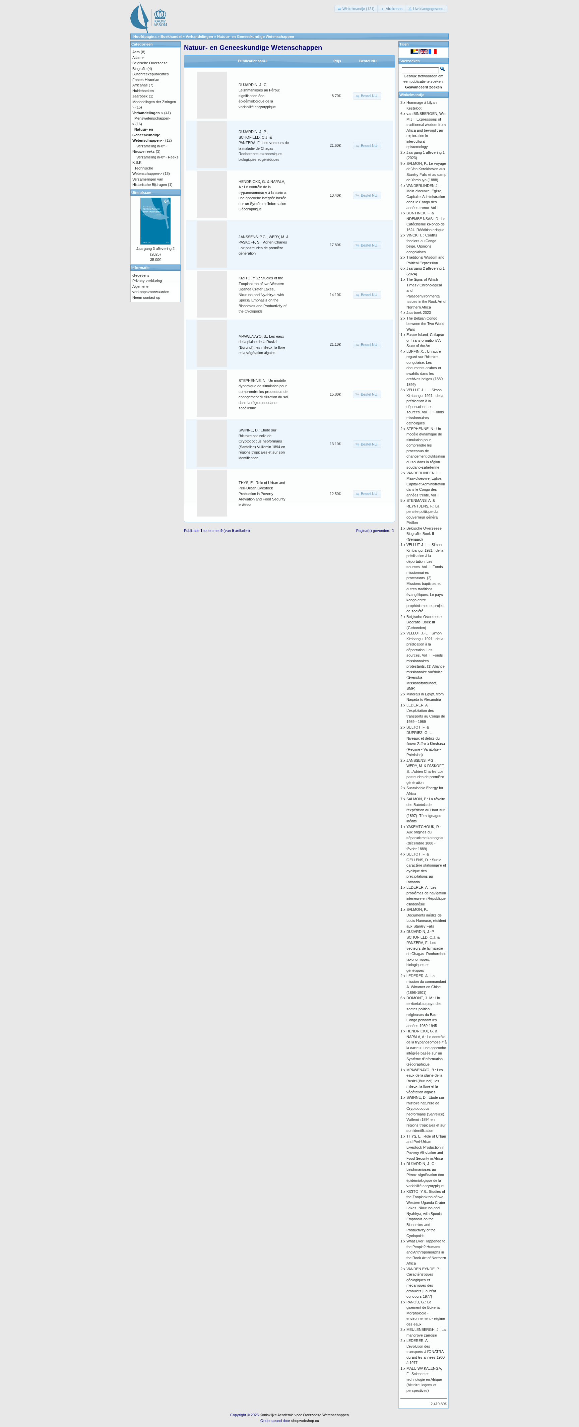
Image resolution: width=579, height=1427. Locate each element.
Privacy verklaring (147, 281)
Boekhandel (171, 37)
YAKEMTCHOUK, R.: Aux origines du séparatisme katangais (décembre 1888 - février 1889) (424, 838)
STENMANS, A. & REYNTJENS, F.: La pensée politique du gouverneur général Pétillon (422, 511)
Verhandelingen (199, 37)
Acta (136, 52)
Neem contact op (146, 297)
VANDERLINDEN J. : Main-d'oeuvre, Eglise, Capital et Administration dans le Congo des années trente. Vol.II (425, 484)
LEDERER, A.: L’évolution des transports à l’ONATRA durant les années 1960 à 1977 (425, 1352)
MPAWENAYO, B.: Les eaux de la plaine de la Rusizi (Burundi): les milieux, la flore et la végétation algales (424, 1081)
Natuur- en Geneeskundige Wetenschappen (255, 37)
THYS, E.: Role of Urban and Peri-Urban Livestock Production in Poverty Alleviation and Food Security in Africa (262, 494)
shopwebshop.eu (305, 1421)
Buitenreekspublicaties (150, 74)
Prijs (337, 61)
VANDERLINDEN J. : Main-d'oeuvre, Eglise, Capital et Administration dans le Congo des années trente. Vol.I (425, 197)
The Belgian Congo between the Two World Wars (425, 323)
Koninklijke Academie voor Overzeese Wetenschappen (304, 1415)
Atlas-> (138, 58)
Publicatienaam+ (252, 61)
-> (147, 113)
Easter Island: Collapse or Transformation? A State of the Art (425, 340)
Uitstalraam (141, 193)
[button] (356, 9)
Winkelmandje (411, 95)
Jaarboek (140, 96)
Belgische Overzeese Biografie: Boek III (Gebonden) (424, 622)
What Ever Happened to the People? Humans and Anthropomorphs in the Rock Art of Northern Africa (426, 1252)
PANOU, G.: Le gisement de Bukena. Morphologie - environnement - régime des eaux (425, 1313)
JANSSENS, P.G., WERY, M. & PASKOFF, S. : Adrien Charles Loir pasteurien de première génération (425, 771)
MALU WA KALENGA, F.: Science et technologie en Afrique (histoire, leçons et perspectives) (424, 1379)
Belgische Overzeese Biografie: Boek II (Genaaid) (424, 533)
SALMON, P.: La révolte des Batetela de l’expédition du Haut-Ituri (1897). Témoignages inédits (425, 810)
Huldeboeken (143, 91)
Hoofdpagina (144, 37)
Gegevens (140, 275)
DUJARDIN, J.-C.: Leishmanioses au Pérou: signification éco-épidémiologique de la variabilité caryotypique (259, 96)
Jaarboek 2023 (418, 313)
